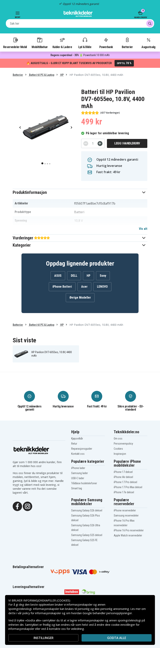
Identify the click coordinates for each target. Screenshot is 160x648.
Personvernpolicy (123, 443)
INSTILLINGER (43, 638)
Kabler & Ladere (62, 47)
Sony (103, 275)
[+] (100, 143)
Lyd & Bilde (84, 47)
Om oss (118, 438)
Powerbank (106, 47)
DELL (74, 275)
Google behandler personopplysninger (107, 613)
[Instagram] (27, 506)
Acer (84, 286)
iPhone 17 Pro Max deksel (128, 487)
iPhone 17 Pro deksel (125, 482)
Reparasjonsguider (81, 448)
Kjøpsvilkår (77, 438)
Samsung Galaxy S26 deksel (86, 510)
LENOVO (102, 286)
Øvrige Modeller (80, 297)
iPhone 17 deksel (123, 471)
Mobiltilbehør (40, 47)
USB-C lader (77, 478)
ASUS (57, 275)
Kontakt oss (77, 453)
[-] (85, 143)
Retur (74, 443)
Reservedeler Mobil (15, 47)
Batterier (127, 47)
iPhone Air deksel (123, 477)
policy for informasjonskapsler (41, 613)
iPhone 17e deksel (124, 492)
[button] (80, 192)
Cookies (118, 448)
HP (62, 74)
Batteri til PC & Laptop (41, 74)
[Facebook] (17, 506)
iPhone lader (78, 468)
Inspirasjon (120, 453)
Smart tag (76, 488)
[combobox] (80, 23)
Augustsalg (148, 47)
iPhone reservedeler (125, 510)
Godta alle (116, 638)
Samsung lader (79, 473)
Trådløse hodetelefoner (84, 483)
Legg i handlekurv (127, 143)
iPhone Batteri (62, 286)
